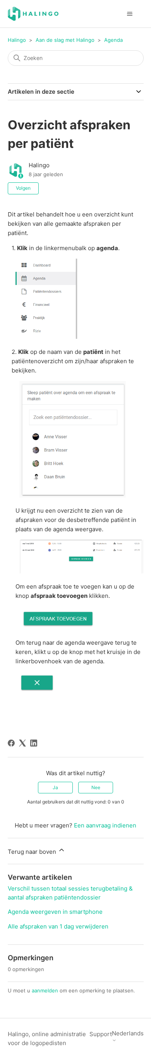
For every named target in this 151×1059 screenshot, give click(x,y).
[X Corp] (22, 743)
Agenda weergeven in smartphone (55, 911)
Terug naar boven (33, 851)
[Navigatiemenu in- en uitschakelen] (130, 14)
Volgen (23, 188)
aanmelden (45, 990)
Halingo (17, 40)
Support (100, 1034)
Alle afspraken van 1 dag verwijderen (58, 926)
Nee (95, 787)
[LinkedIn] (33, 743)
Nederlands (128, 1033)
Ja (55, 787)
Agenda (113, 40)
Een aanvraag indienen (105, 825)
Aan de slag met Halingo (65, 40)
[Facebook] (11, 743)
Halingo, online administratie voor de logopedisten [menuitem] (47, 1038)
